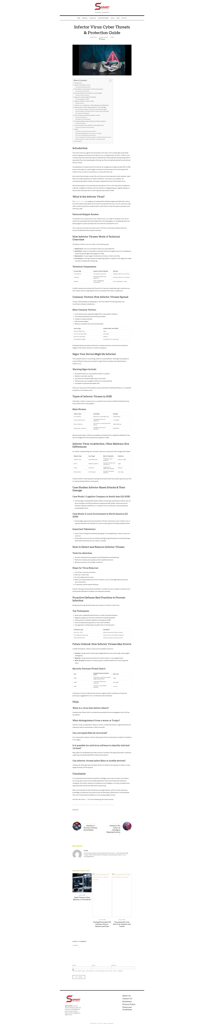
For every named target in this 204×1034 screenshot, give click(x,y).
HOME (78, 18)
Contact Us (127, 999)
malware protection (109, 804)
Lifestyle (124, 18)
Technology (92, 18)
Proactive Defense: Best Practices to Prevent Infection (90, 121)
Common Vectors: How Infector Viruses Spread (88, 93)
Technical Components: (83, 91)
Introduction (78, 83)
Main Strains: (80, 103)
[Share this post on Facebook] (74, 812)
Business (84, 18)
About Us (126, 996)
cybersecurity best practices (86, 804)
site (86, 799)
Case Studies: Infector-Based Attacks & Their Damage (90, 107)
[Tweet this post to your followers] (77, 812)
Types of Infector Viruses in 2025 (84, 101)
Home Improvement (103, 18)
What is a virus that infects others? (86, 131)
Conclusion (78, 141)
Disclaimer (127, 1001)
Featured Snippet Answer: (84, 87)
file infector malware (99, 804)
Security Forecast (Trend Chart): (85, 127)
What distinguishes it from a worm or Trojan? (90, 133)
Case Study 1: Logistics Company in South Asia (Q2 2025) (92, 109)
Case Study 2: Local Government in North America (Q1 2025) (93, 111)
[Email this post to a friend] (83, 812)
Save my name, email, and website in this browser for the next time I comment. (98, 971)
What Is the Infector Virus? (82, 85)
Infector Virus (80, 201)
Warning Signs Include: (83, 99)
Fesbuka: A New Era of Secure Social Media (87, 827)
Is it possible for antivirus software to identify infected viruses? (94, 137)
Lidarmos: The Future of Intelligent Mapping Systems (116, 829)
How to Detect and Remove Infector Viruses (87, 115)
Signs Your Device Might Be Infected (85, 97)
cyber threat (75, 804)
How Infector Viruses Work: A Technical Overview (89, 89)
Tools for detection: (82, 117)
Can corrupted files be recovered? (87, 135)
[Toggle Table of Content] (109, 80)
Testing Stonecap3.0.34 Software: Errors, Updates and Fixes (102, 924)
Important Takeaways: (83, 113)
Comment (76, 945)
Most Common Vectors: (83, 95)
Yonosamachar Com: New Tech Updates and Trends (122, 924)
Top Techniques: (81, 123)
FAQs (76, 129)
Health (113, 18)
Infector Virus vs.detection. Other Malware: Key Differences (92, 105)
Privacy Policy (128, 1004)
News (118, 18)
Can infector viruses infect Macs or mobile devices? (91, 139)
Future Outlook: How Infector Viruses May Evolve (89, 125)
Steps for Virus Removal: (83, 119)
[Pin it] (80, 812)
